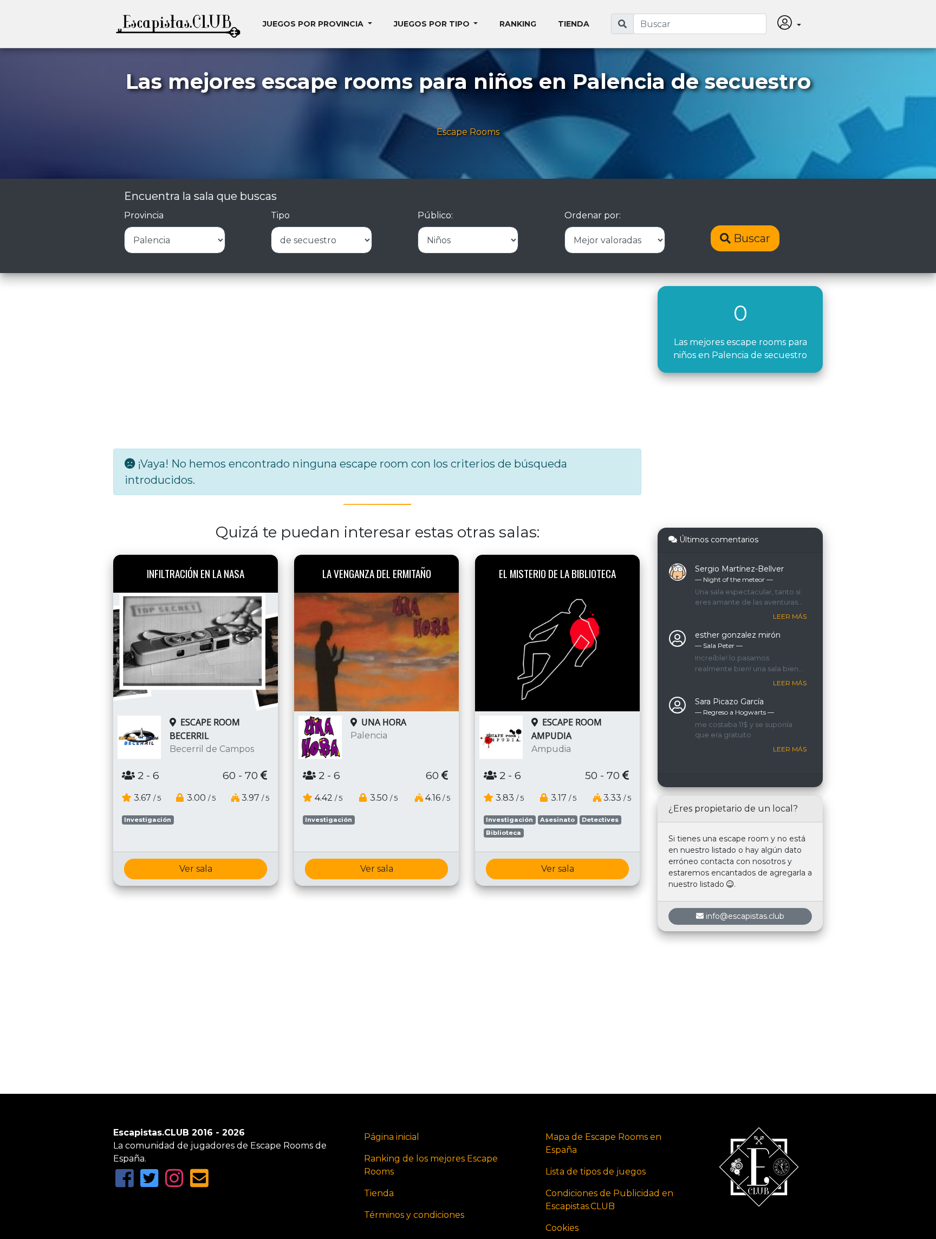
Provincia (144, 215)
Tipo (280, 215)
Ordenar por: (592, 215)
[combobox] (699, 24)
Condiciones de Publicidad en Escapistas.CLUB (609, 1199)
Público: (435, 215)
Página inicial (391, 1137)
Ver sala (195, 869)
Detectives (600, 819)
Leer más (790, 616)
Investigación (147, 819)
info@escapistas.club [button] (745, 916)
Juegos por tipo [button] (433, 24)
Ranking (517, 24)
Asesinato (557, 819)
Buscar (750, 238)
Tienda (573, 24)
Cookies (561, 1228)
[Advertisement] (377, 362)
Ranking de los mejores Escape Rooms (431, 1165)
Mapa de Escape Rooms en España (603, 1143)
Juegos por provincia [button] (314, 24)
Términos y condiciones (414, 1215)
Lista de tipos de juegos (595, 1171)
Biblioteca (503, 832)
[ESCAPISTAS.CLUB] (178, 24)
